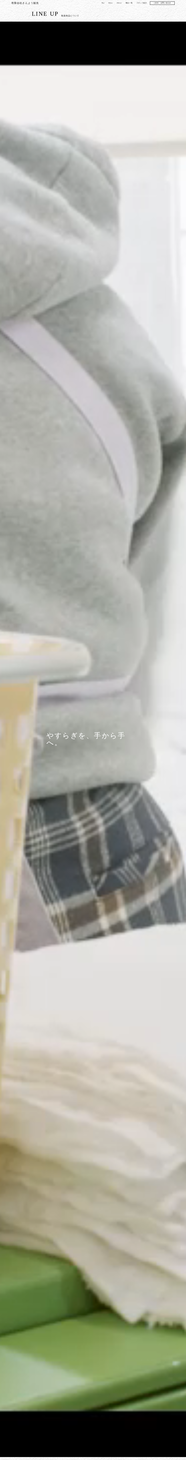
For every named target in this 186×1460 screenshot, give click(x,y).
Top (103, 5)
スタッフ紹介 (142, 5)
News (110, 5)
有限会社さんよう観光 (25, 5)
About (119, 5)
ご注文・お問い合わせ (162, 5)
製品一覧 (129, 5)
